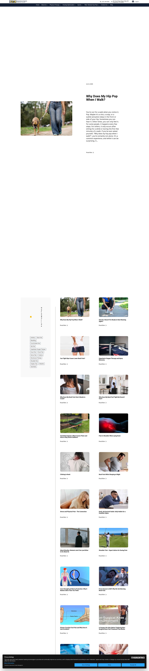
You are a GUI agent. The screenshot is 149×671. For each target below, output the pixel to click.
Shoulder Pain (34, 361)
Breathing (33, 340)
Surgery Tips (34, 363)
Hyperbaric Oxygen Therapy (38, 349)
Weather (41, 363)
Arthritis (33, 337)
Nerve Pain (33, 355)
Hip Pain (33, 346)
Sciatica (40, 355)
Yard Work (33, 366)
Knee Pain (33, 352)
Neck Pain (40, 352)
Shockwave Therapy (36, 358)
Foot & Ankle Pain (35, 343)
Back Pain (39, 337)
